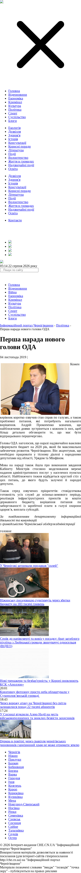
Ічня (11, 782)
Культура (14, 106)
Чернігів (14, 752)
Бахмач (13, 763)
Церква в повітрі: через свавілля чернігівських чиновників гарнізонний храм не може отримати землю (39, 743)
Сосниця (14, 823)
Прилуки (14, 759)
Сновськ (14, 819)
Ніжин (13, 756)
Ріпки (12, 812)
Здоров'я (14, 135)
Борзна (13, 770)
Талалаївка (16, 830)
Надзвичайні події (21, 165)
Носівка (14, 808)
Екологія (14, 128)
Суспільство (17, 117)
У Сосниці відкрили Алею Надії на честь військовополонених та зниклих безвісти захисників (37, 716)
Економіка (15, 98)
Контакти (15, 220)
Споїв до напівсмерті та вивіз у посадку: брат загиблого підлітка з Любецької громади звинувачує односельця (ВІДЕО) (39, 642)
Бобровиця (16, 767)
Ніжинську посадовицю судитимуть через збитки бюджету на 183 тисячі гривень (35, 602)
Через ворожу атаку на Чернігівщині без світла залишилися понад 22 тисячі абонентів (33, 705)
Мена (12, 800)
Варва (12, 774)
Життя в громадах (21, 161)
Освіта (13, 169)
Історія (13, 139)
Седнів (13, 834)
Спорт (12, 113)
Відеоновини (17, 94)
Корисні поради (19, 146)
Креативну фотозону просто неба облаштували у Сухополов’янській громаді (34, 693)
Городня (14, 778)
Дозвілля (14, 131)
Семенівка (15, 815)
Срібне (13, 826)
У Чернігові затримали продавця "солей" (29, 565)
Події (12, 154)
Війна (12, 292)
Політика (14, 109)
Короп (12, 789)
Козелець (14, 785)
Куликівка (15, 797)
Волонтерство (18, 157)
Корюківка (15, 793)
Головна (14, 91)
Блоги (12, 121)
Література (16, 150)
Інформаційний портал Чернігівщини (26, 325)
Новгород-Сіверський (23, 804)
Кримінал (15, 102)
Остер (12, 838)
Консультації (17, 142)
